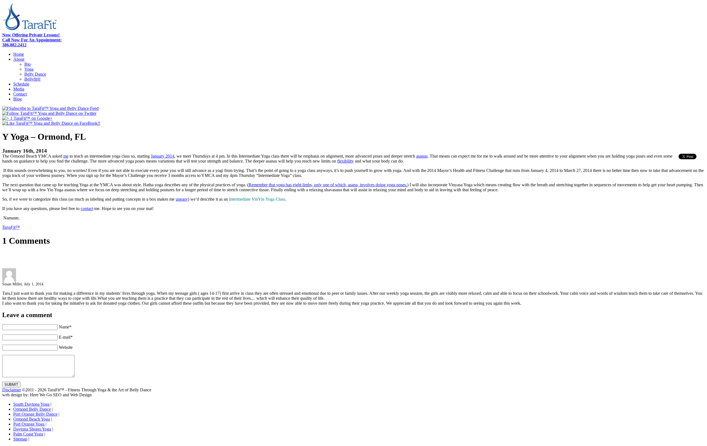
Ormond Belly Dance (32, 409)
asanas (422, 156)
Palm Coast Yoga (28, 434)
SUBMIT (11, 385)
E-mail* (66, 337)
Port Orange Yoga (28, 424)
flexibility (345, 161)
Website (66, 347)
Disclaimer (11, 389)
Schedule (21, 84)
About (18, 59)
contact (87, 208)
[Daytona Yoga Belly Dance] (29, 31)
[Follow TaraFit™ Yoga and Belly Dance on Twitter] (49, 113)
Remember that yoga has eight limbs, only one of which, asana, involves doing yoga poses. (328, 184)
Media (18, 89)
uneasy (182, 199)
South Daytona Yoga (31, 404)
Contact (20, 94)
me (65, 156)
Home (18, 54)
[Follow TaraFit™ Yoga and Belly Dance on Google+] (27, 118)
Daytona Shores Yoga (32, 429)
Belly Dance (35, 74)
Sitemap (20, 439)
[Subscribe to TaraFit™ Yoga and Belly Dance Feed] (50, 108)
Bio (27, 64)
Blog (17, 99)
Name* (65, 327)
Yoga (28, 69)
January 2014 (162, 156)
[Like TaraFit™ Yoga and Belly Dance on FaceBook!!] (51, 123)
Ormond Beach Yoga (31, 419)
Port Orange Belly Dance (35, 414)
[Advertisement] (66, 260)
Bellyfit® (32, 79)
